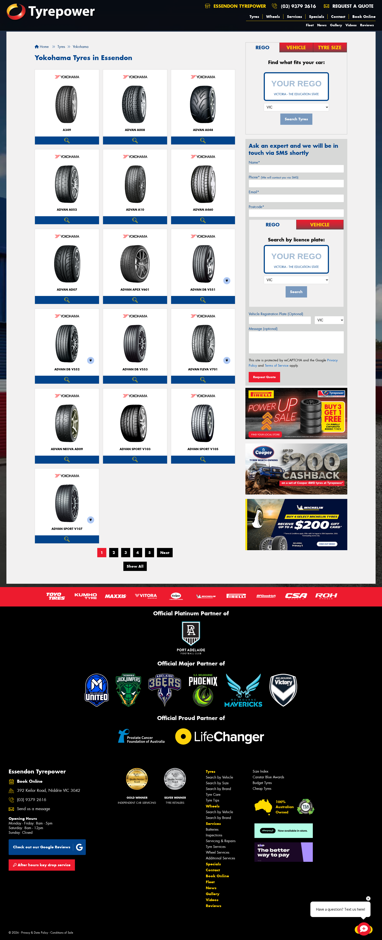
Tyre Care (213, 794)
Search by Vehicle (219, 777)
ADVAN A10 (135, 210)
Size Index (260, 771)
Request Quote (264, 377)
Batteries (212, 829)
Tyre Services (215, 846)
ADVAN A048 (203, 130)
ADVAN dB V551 (203, 290)
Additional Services (220, 858)
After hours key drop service (44, 864)
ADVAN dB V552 (67, 369)
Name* (254, 162)
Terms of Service (276, 365)
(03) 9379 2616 (298, 6)
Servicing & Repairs (220, 841)
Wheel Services (217, 852)
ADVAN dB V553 (135, 369)
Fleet (310, 25)
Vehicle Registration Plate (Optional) (276, 314)
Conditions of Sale (61, 932)
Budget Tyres (262, 783)
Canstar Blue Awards (268, 777)
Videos (351, 25)
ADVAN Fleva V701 (203, 369)
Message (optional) (263, 328)
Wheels (273, 16)
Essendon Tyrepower (239, 6)
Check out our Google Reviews (41, 847)
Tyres (254, 16)
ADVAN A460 (203, 210)
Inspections (214, 835)
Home (44, 46)
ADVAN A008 (135, 130)
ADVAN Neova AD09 (67, 449)
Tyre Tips (212, 800)
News (322, 25)
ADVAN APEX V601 (134, 290)
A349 (67, 130)
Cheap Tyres (262, 788)
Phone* (273, 177)
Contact (338, 16)
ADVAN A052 (67, 210)
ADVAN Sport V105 (202, 449)
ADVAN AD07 (67, 290)
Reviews (367, 25)
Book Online (364, 16)
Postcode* (256, 207)
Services (294, 16)
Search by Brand (218, 788)
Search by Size (217, 783)
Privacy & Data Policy (34, 932)
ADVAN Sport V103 (135, 449)
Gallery (336, 25)
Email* (254, 192)
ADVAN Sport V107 (67, 529)
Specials (316, 16)
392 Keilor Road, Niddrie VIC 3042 (48, 790)
